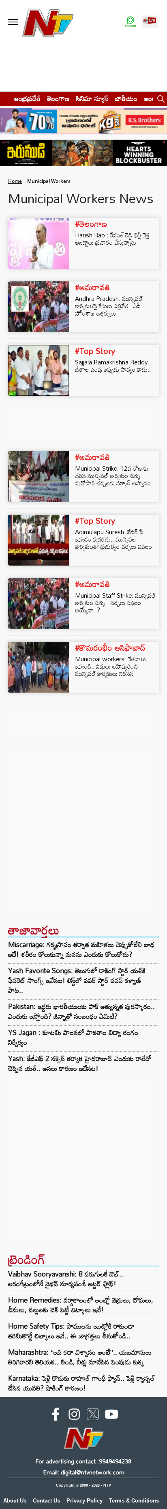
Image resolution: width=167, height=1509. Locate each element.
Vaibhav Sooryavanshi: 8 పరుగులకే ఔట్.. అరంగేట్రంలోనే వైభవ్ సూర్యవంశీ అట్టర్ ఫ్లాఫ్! (65, 1278)
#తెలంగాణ (91, 223)
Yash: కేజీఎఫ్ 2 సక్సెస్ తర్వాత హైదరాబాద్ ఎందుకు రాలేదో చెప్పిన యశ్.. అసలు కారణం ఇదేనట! (80, 1063)
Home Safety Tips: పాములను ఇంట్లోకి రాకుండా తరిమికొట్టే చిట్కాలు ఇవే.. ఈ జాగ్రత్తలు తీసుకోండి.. (71, 1330)
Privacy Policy (84, 1501)
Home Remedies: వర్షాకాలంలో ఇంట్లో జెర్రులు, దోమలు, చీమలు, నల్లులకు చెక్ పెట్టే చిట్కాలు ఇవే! (80, 1304)
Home (15, 181)
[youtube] (111, 1416)
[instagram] (74, 1416)
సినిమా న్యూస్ (92, 98)
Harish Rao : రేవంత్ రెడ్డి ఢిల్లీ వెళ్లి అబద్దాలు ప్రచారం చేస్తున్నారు (112, 238)
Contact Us (46, 1501)
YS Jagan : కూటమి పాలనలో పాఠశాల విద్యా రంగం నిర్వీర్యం (73, 1037)
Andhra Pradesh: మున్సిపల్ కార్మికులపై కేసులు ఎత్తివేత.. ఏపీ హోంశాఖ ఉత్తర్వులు (109, 305)
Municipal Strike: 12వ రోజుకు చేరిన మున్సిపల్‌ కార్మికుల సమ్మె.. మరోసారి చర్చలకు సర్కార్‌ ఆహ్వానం (113, 475)
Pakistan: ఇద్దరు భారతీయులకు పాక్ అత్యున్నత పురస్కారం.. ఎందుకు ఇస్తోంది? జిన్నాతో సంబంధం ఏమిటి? (81, 1011)
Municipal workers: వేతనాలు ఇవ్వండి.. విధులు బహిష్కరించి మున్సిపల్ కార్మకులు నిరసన (110, 666)
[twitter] (92, 1416)
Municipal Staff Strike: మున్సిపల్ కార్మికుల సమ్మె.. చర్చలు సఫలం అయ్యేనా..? (115, 602)
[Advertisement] (83, 832)
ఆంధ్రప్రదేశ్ (27, 98)
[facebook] (55, 1416)
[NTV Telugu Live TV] (149, 22)
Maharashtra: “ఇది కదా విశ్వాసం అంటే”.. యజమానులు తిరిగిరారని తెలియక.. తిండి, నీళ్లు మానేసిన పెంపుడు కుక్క (80, 1357)
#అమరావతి (92, 287)
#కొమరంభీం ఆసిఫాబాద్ (110, 647)
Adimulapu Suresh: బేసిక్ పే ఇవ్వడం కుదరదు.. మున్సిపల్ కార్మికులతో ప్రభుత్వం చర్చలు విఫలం (113, 539)
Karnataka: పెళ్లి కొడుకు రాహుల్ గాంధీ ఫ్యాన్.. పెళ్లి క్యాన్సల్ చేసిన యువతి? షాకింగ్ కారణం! (81, 1383)
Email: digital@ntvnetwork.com (83, 1472)
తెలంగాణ (58, 98)
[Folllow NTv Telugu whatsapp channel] (130, 22)
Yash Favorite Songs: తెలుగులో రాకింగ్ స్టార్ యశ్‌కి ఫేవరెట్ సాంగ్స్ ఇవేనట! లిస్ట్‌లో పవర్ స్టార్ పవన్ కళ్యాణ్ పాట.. (77, 980)
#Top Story (95, 350)
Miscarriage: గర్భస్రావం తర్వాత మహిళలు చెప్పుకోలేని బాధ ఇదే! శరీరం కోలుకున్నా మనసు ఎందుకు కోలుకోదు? (81, 949)
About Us (14, 1501)
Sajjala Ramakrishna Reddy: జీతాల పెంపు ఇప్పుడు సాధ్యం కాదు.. (113, 365)
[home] (4, 98)
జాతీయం (126, 98)
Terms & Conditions (134, 1501)
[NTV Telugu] (48, 22)
